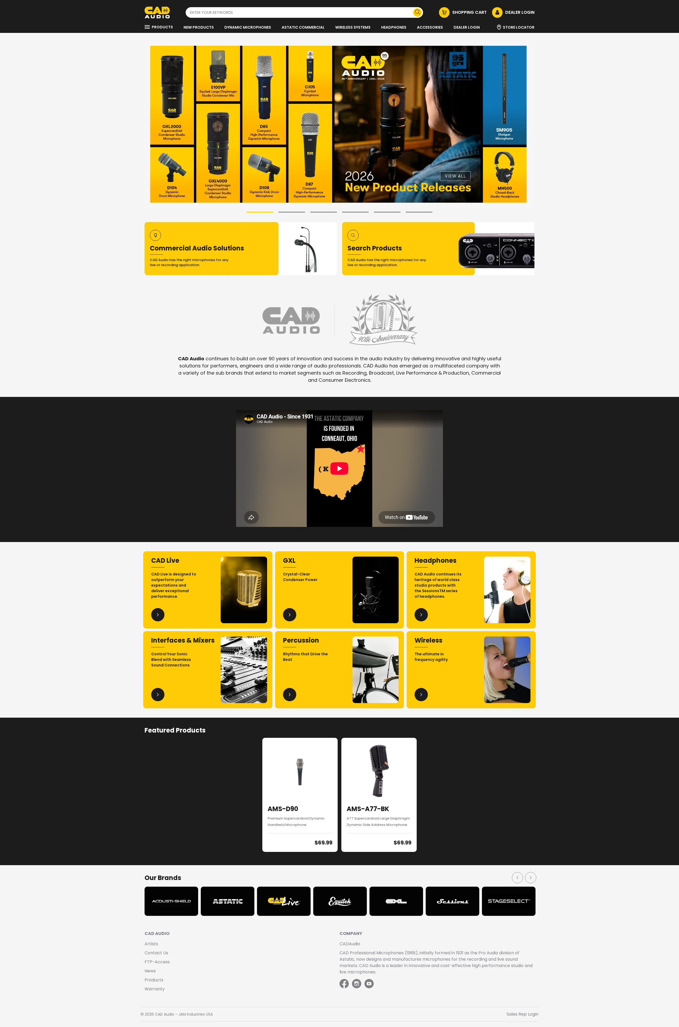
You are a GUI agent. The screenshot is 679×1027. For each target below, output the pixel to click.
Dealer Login (467, 27)
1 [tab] (260, 212)
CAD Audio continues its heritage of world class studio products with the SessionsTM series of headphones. (438, 585)
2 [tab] (291, 212)
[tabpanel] (339, 124)
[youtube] (369, 984)
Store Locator (518, 27)
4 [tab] (355, 212)
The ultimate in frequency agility (431, 656)
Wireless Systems (353, 27)
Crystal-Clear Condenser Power (300, 576)
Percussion (301, 640)
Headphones (393, 27)
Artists (151, 944)
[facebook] (345, 984)
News (150, 971)
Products (162, 27)
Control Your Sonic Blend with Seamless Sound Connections (171, 659)
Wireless (428, 640)
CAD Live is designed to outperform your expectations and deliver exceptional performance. (173, 585)
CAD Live (165, 560)
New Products (199, 27)
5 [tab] (387, 212)
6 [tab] (419, 212)
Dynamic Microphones (247, 27)
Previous (517, 877)
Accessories (430, 27)
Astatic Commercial (303, 27)
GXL (289, 560)
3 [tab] (323, 212)
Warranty (155, 989)
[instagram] (356, 984)
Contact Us (156, 953)
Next (530, 877)
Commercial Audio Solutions (197, 248)
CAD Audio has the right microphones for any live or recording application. (189, 262)
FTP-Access (157, 962)
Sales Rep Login (522, 1014)
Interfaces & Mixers (183, 640)
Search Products (374, 248)
